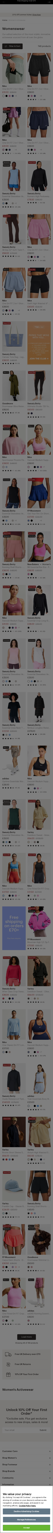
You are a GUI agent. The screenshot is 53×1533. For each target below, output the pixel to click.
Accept (26, 1528)
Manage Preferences (26, 1520)
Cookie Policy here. (27, 1506)
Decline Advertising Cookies (26, 1511)
